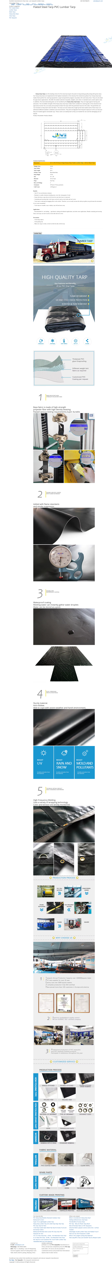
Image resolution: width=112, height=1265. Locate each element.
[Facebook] (10, 1264)
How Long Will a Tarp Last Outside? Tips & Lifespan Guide (85, 1237)
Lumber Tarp (79, 163)
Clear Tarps (12, 16)
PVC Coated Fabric (14, 8)
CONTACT (48, 4)
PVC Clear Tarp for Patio (39, 1226)
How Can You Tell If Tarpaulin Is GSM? (79, 1233)
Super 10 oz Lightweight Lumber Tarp (43, 1222)
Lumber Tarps (13, 10)
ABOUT (34, 4)
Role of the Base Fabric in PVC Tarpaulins (80, 1226)
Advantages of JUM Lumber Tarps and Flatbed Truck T (84, 1231)
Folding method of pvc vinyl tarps (78, 1220)
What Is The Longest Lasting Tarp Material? (81, 1235)
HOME (13, 4)
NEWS (27, 4)
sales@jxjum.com (98, 1)
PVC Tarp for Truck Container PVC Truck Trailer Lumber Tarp (49, 1239)
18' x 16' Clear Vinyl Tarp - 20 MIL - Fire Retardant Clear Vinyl (49, 1235)
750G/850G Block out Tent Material (42, 1241)
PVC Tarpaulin (13, 18)
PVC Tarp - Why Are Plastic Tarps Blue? (79, 1224)
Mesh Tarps (12, 12)
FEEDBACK (41, 4)
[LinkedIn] (11, 1264)
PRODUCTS (21, 4)
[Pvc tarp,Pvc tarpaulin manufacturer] (9, 4)
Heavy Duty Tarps (14, 14)
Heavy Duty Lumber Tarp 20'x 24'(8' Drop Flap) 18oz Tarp (48, 1224)
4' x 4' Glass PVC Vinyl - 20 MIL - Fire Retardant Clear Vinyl (49, 1237)
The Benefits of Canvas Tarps (77, 1222)
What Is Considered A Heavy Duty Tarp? (80, 1218)
